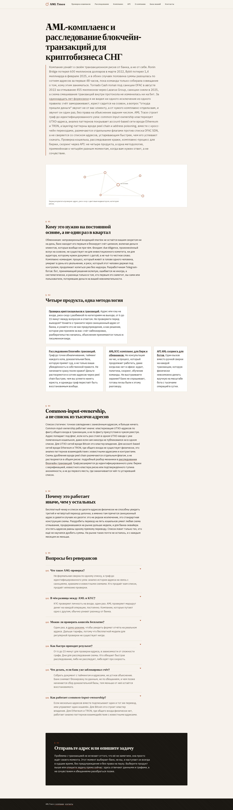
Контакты (169, 4)
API (129, 4)
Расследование (102, 4)
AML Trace (57, 4)
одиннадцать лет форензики (69, 99)
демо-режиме (76, 627)
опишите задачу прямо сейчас (84, 767)
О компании (140, 4)
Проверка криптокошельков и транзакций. (74, 311)
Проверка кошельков (80, 4)
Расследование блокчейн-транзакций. (72, 351)
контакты (69, 804)
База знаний (155, 4)
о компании (59, 804)
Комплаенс (118, 4)
